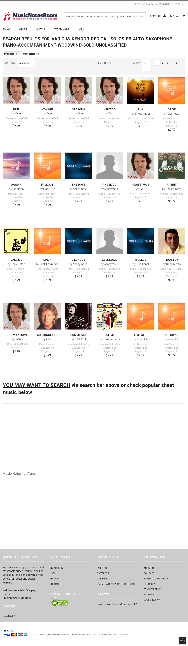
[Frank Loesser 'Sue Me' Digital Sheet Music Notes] (109, 316)
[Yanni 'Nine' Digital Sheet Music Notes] (16, 90)
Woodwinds (62, 29)
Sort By (9, 62)
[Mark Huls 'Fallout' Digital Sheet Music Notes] (47, 166)
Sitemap (149, 594)
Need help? (9, 616)
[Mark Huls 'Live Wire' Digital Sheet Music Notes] (140, 316)
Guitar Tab (133, 118)
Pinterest (103, 573)
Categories (31, 54)
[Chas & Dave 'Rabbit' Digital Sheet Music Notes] (171, 166)
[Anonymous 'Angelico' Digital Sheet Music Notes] (109, 166)
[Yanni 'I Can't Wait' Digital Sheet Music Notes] (140, 166)
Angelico (109, 184)
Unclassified (20, 118)
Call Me (16, 259)
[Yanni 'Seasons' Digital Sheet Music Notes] (78, 90)
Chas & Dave (173, 189)
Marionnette (47, 335)
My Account (57, 568)
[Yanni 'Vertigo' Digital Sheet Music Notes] (109, 90)
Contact (149, 573)
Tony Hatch (18, 264)
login (53, 573)
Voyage (47, 109)
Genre (23, 29)
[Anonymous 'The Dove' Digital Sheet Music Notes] (78, 166)
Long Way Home (16, 335)
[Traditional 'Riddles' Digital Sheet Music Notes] (140, 241)
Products (12, 54)
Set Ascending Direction (38, 63)
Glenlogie (109, 259)
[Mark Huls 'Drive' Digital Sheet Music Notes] (171, 90)
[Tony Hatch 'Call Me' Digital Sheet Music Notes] (16, 241)
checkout (56, 584)
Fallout (47, 184)
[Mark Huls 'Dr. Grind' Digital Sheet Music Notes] (171, 316)
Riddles (140, 259)
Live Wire (140, 335)
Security (149, 584)
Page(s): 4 (16, 201)
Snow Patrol (142, 113)
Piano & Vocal (15, 193)
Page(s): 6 (47, 122)
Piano (6, 29)
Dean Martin (173, 264)
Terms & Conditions (156, 578)
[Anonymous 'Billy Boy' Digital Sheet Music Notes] (78, 241)
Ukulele (164, 193)
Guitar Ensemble (15, 269)
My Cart (175, 16)
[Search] (142, 16)
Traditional (142, 264)
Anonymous (80, 189)
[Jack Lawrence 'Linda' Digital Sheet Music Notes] (47, 241)
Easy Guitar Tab (171, 118)
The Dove (78, 184)
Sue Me (109, 335)
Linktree (102, 578)
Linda (47, 259)
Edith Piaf (80, 339)
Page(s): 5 (109, 122)
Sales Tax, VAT (153, 600)
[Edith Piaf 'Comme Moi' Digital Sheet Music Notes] (78, 316)
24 (145, 62)
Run (140, 109)
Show (136, 62)
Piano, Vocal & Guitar (47, 269)
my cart (54, 578)
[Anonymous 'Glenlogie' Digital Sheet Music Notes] (109, 241)
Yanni (18, 113)
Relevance (25, 63)
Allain (49, 339)
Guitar (40, 29)
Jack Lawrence (49, 264)
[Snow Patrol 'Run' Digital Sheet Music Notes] (140, 90)
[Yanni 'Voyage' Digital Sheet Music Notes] (47, 90)
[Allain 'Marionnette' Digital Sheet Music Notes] (47, 316)
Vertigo (110, 109)
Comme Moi (78, 335)
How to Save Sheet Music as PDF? (117, 604)
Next (181, 63)
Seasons (78, 109)
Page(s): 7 (16, 122)
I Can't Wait (140, 184)
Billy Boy (78, 259)
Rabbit (172, 184)
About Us (150, 568)
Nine (16, 109)
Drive (172, 109)
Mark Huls (173, 113)
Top (182, 641)
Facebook (102, 568)
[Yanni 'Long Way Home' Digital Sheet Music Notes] (16, 316)
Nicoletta (18, 189)
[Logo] (30, 16)
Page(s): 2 (171, 125)
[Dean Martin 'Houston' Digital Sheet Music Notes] (171, 241)
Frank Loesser (111, 339)
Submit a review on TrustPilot (116, 584)
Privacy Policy (152, 589)
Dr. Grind (171, 335)
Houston (172, 259)
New (81, 29)
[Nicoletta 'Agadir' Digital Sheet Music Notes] (16, 166)
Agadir (16, 184)
